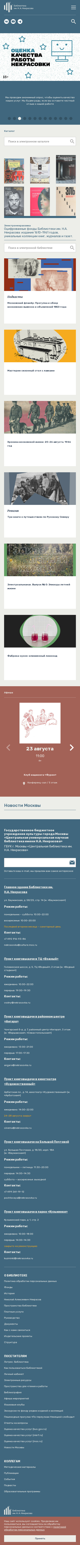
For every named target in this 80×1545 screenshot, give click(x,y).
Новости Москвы (14, 1447)
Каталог (9, 131)
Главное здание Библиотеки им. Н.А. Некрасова (28, 889)
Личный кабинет (14, 1374)
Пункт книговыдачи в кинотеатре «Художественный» (30, 1081)
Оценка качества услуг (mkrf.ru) (23, 1435)
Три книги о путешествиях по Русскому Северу (38, 516)
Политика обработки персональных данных (30, 1281)
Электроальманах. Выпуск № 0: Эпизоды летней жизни (38, 586)
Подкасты (15, 297)
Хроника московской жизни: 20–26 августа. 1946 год (39, 443)
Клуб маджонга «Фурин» (40, 774)
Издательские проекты (18, 1336)
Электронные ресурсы (17, 1380)
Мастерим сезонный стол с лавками (31, 370)
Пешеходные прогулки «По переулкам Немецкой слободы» (39, 1416)
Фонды (8, 1287)
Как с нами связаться (17, 1330)
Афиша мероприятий (16, 1398)
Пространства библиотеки (20, 1305)
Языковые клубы (14, 1404)
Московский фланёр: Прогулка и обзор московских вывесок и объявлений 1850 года (36, 305)
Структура (10, 1342)
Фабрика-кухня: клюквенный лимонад (32, 655)
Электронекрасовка (17, 225)
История (9, 1293)
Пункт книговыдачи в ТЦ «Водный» (31, 959)
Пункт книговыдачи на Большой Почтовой (36, 1142)
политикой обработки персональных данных (35, 1528)
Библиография (13, 1392)
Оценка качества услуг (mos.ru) (23, 1441)
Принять (40, 1538)
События (9, 1479)
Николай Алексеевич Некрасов (22, 1299)
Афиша (8, 692)
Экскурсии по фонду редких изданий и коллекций (33, 1410)
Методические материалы (20, 1467)
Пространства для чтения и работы (26, 1386)
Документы (11, 1324)
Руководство (12, 1317)
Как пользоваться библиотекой (23, 1368)
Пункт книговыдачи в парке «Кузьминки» (36, 1212)
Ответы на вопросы (16, 1423)
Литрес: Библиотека (16, 1361)
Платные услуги (14, 1311)
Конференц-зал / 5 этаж (42, 782)
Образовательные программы (22, 1491)
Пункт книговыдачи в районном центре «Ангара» (34, 1019)
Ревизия (13, 511)
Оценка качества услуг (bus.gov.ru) (25, 1429)
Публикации (11, 1473)
